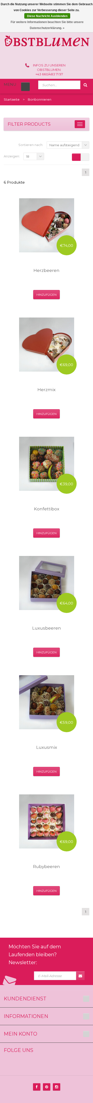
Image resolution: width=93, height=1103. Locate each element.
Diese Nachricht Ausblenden (47, 16)
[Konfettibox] (46, 463)
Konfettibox (46, 508)
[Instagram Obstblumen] (56, 1087)
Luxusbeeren (46, 628)
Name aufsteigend (64, 145)
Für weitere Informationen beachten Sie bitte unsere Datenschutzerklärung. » (47, 25)
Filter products (29, 124)
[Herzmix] (46, 344)
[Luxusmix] (46, 702)
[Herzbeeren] (46, 225)
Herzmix (46, 389)
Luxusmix (46, 747)
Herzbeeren (46, 270)
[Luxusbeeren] (46, 582)
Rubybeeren (46, 866)
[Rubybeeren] (46, 821)
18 (27, 156)
